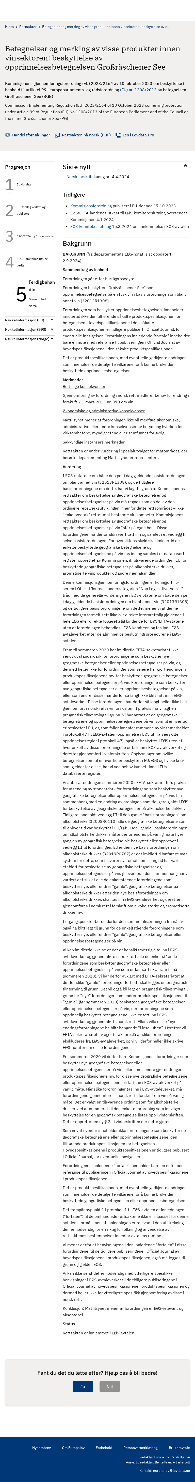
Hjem (9, 26)
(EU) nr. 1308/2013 (138, 89)
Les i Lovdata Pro (138, 134)
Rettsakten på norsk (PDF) (86, 134)
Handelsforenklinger (31, 134)
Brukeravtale (179, 1447)
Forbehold (104, 1447)
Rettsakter (28, 26)
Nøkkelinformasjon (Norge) (27, 339)
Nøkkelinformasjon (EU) (24, 320)
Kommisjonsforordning (91, 205)
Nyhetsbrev (41, 1447)
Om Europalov (73, 1447)
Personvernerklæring (140, 1447)
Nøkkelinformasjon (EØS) (25, 329)
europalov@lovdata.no (171, 1470)
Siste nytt (77, 166)
